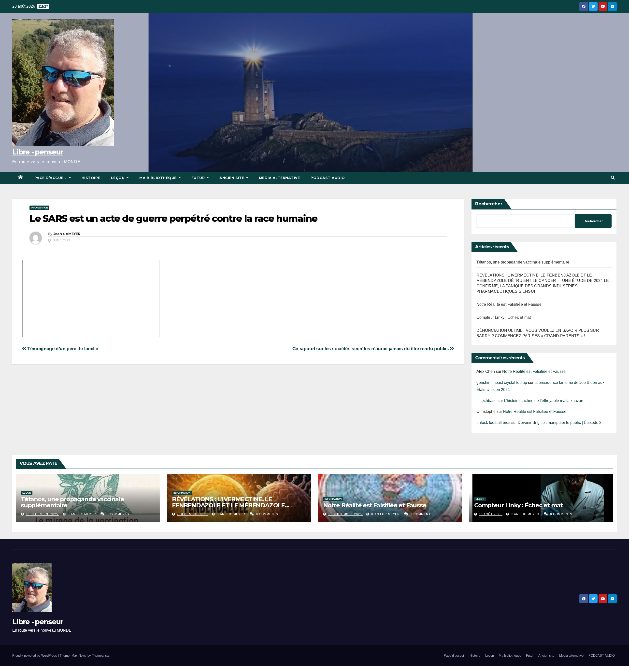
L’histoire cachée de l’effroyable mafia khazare (544, 401)
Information (39, 207)
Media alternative (279, 178)
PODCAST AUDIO (328, 178)
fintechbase (486, 401)
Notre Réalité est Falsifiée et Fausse (509, 304)
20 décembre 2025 (42, 514)
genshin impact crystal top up (501, 382)
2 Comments (422, 514)
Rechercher (488, 204)
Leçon (118, 178)
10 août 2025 (490, 514)
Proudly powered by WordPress (35, 655)
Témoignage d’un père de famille (62, 348)
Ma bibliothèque (158, 178)
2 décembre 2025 (192, 514)
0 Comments (118, 514)
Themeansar (100, 655)
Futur (198, 178)
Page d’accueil (51, 178)
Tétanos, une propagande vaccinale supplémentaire (523, 262)
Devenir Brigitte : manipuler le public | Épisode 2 (559, 422)
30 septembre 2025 (345, 514)
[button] (613, 178)
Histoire (91, 178)
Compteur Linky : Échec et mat (503, 317)
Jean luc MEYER (67, 234)
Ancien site (232, 178)
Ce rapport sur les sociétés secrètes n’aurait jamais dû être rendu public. (371, 348)
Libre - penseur (37, 152)
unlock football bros (493, 422)
